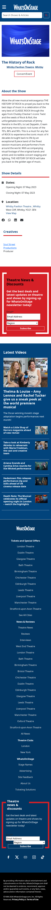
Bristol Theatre (25, 671)
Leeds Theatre (25, 590)
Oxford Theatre (25, 721)
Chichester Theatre (25, 577)
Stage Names (25, 764)
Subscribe (25, 328)
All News (25, 733)
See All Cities (25, 615)
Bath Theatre (25, 565)
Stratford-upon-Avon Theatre (25, 608)
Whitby (39, 67)
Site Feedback (25, 777)
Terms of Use (33, 899)
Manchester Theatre (25, 602)
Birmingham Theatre (25, 571)
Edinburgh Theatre (25, 583)
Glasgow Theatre (25, 558)
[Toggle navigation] (1, 6)
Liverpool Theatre (25, 596)
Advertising (25, 770)
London (25, 746)
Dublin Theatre (26, 552)
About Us (25, 783)
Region (10, 319)
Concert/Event (24, 73)
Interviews (25, 640)
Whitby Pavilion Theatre (19, 206)
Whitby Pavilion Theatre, (21, 67)
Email (10, 311)
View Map (11, 213)
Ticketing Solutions (25, 789)
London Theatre (25, 546)
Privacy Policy (18, 899)
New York (25, 752)
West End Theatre (25, 646)
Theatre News (25, 627)
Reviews (25, 633)
